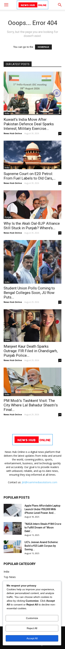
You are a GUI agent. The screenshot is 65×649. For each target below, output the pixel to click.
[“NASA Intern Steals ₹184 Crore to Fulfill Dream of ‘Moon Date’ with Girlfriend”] (13, 528)
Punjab (8, 217)
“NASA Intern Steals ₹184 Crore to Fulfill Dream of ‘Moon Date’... (43, 527)
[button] (60, 5)
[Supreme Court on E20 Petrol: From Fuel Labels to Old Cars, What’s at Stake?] (32, 155)
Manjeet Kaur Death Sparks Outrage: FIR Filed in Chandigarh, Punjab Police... (31, 351)
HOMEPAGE (43, 47)
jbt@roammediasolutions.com (39, 482)
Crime (7, 340)
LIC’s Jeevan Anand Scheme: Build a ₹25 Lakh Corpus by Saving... (41, 546)
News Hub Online (13, 133)
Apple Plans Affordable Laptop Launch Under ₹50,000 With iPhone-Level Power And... (42, 509)
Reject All (32, 628)
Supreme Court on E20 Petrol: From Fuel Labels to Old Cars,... (30, 176)
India (7, 113)
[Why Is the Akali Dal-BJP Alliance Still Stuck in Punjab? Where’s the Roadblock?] (32, 204)
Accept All (32, 638)
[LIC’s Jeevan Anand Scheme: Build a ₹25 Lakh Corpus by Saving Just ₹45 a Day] (13, 546)
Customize (32, 618)
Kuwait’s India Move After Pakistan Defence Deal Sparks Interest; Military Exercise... (29, 124)
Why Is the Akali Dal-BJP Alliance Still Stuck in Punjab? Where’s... (32, 225)
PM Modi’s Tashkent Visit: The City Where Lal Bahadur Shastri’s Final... (31, 405)
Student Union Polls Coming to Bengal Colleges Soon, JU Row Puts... (29, 292)
